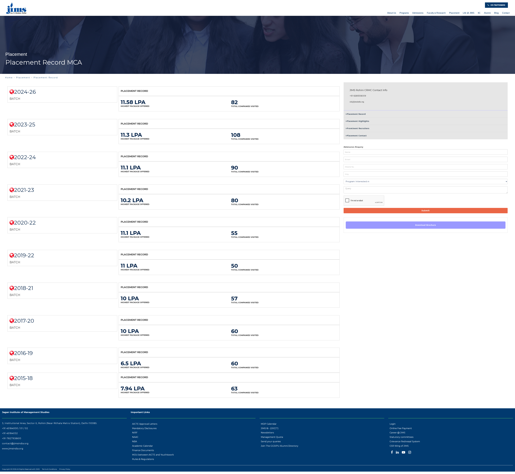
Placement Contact (357, 135)
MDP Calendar (269, 424)
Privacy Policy (64, 469)
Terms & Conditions (49, 469)
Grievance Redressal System (405, 441)
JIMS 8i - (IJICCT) (269, 428)
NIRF (134, 432)
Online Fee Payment (401, 428)
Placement (454, 13)
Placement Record (46, 77)
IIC (479, 13)
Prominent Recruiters (358, 128)
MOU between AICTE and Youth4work (153, 454)
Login (393, 424)
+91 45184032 (10, 433)
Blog (496, 13)
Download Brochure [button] (425, 225)
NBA (134, 441)
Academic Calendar (142, 446)
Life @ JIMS (468, 13)
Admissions (417, 13)
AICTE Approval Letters (144, 424)
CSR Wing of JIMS (399, 446)
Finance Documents (143, 450)
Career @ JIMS (397, 432)
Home (9, 77)
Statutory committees (401, 437)
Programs (404, 13)
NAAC (135, 437)
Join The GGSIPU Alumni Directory (279, 446)
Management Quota (272, 437)
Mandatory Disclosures (144, 428)
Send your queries (271, 441)
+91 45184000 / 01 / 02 (15, 428)
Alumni (487, 13)
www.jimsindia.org (12, 448)
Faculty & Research (436, 13)
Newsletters (267, 432)
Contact (506, 13)
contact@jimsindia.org (15, 443)
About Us (391, 13)
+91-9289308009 (358, 96)
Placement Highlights (358, 121)
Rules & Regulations (143, 459)
